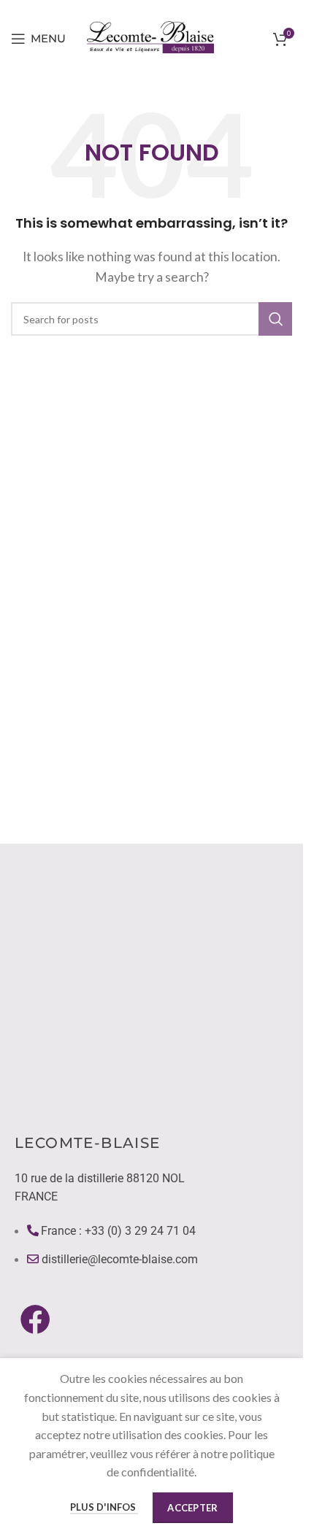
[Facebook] (35, 1319)
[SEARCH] (275, 319)
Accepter (192, 1508)
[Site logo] (152, 37)
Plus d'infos (104, 1507)
